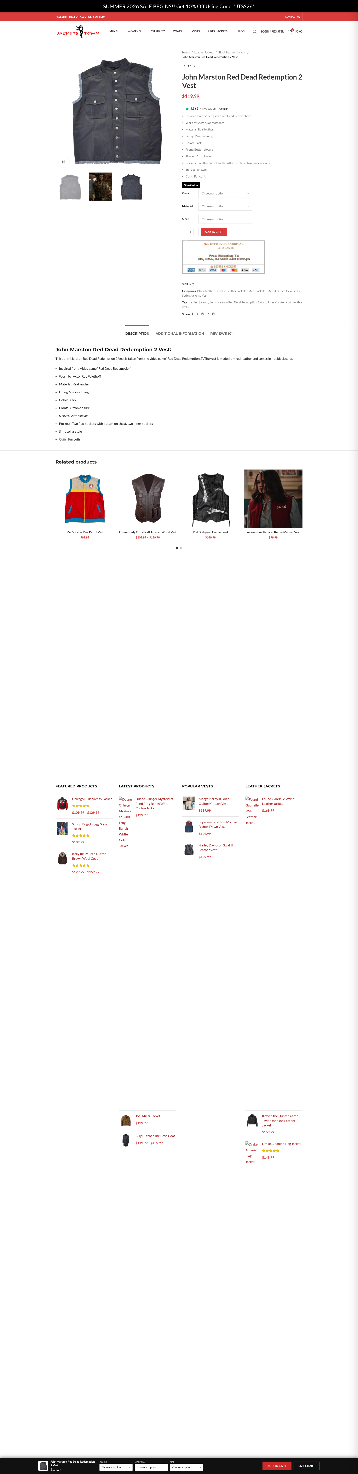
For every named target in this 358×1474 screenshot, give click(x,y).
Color (185, 193)
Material (187, 206)
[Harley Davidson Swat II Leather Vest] (189, 851)
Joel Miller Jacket (147, 1116)
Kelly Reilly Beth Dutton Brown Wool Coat (89, 856)
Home (186, 52)
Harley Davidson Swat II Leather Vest (216, 847)
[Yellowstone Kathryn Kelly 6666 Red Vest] (273, 499)
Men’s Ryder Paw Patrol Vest (85, 532)
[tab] (137, 331)
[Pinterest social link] (203, 314)
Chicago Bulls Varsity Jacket (92, 799)
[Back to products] (189, 66)
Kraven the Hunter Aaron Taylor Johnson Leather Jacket (280, 1120)
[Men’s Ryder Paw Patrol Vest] (85, 499)
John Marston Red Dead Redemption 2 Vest (238, 302)
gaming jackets (198, 302)
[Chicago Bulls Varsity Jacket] (62, 806)
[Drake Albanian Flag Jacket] (252, 1296)
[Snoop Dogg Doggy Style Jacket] (62, 833)
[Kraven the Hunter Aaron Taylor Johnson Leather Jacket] (252, 1124)
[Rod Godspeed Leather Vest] (210, 499)
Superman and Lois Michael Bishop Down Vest (218, 824)
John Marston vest (279, 302)
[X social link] (197, 314)
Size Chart (307, 1466)
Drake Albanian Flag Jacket (281, 1144)
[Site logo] (78, 31)
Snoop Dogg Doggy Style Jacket (89, 826)
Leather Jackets (204, 52)
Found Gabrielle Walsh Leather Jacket (278, 801)
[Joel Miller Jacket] (125, 1120)
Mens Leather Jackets (281, 291)
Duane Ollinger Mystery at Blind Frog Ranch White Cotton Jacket (154, 803)
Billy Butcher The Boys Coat (155, 1136)
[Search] (255, 31)
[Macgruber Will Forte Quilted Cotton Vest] (189, 805)
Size (184, 219)
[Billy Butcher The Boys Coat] (125, 1140)
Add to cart (214, 231)
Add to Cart (277, 1466)
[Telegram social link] (213, 314)
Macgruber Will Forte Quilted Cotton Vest (214, 801)
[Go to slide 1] (177, 548)
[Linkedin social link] (208, 314)
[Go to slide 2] (181, 548)
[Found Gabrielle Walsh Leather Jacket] (252, 952)
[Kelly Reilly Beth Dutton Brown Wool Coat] (62, 863)
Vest (204, 295)
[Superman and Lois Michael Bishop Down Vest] (189, 828)
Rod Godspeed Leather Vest (210, 532)
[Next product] (194, 66)
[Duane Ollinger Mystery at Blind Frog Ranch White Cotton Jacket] (125, 952)
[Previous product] (184, 66)
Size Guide (191, 185)
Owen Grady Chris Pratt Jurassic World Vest (147, 532)
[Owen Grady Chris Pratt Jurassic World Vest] (147, 499)
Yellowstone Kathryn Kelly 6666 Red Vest (273, 532)
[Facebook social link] (192, 314)
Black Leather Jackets (232, 52)
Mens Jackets (256, 291)
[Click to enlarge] (64, 162)
